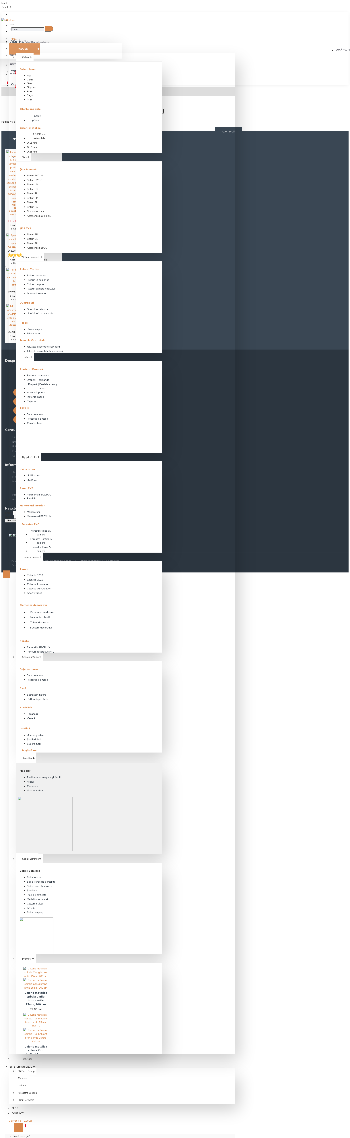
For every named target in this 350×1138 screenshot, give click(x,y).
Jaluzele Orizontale (32, 340)
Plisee (24, 322)
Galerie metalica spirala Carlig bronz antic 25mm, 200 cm (35, 998)
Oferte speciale (30, 108)
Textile (24, 407)
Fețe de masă (29, 669)
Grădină (25, 728)
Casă (23, 688)
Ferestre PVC (30, 524)
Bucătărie (26, 707)
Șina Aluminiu (28, 169)
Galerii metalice (30, 127)
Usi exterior (27, 469)
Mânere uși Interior (32, 505)
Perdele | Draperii (31, 369)
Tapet (24, 569)
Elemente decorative (34, 604)
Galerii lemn (28, 69)
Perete (24, 640)
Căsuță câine (28, 750)
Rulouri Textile (29, 269)
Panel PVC (26, 488)
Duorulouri (27, 302)
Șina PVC (25, 227)
